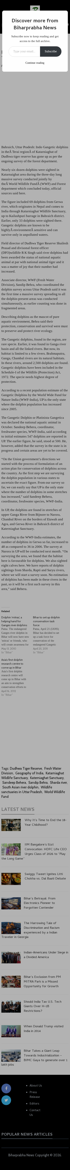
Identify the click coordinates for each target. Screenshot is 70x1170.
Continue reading (34, 62)
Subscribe (51, 51)
